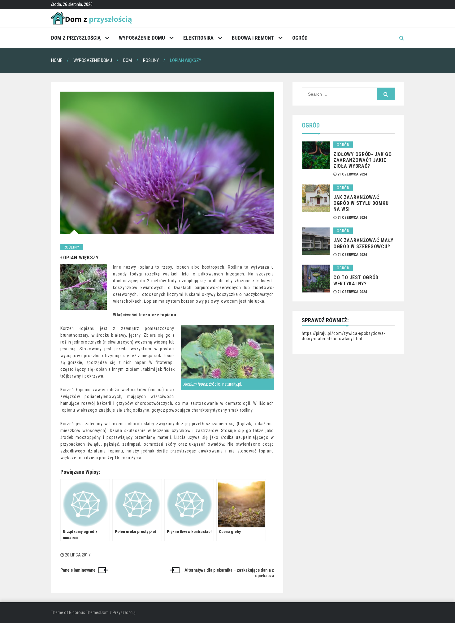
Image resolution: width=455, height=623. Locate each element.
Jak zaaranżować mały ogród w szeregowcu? (363, 243)
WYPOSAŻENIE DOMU (142, 38)
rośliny (72, 247)
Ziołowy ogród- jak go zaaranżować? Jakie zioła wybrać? (362, 160)
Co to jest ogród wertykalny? (356, 280)
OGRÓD (300, 38)
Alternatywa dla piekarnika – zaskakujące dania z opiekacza (229, 573)
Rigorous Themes (84, 612)
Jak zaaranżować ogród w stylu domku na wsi (360, 203)
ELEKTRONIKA (198, 38)
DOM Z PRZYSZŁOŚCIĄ (76, 38)
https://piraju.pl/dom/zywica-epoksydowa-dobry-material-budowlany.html (343, 336)
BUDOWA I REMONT (253, 38)
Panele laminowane (77, 570)
